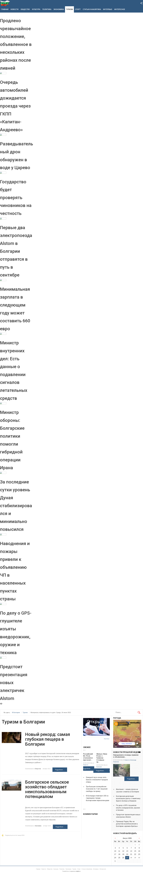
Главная (4, 9)
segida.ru (78, 871)
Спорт (78, 9)
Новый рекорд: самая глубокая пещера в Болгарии (47, 739)
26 (123, 858)
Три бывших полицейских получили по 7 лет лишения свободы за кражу (96, 789)
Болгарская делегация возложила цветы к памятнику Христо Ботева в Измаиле (128, 798)
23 (139, 854)
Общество (25, 9)
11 (119, 851)
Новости (14, 9)
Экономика (58, 9)
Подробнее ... (59, 770)
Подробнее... (87, 768)
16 (139, 851)
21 (131, 854)
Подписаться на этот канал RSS (14, 835)
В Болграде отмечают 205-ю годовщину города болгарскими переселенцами (97, 798)
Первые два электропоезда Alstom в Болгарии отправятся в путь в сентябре (16, 251)
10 (115, 851)
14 (131, 851)
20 (127, 854)
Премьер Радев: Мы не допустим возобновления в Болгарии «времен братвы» (127, 823)
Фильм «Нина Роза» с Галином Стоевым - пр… (101, 758)
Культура (36, 9)
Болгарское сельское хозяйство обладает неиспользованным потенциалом (47, 789)
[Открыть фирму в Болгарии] (96, 735)
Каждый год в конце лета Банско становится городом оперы (97, 779)
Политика (46, 9)
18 (119, 854)
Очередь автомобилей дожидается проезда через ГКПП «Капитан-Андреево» (15, 106)
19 (123, 854)
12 (123, 851)
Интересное (119, 9)
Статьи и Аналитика (92, 9)
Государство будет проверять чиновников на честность (16, 197)
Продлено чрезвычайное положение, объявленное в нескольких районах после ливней (16, 44)
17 (115, 854)
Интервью (107, 9)
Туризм (69, 9)
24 (115, 858)
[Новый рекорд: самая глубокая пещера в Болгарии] (11, 737)
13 (127, 851)
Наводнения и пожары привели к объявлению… (125, 756)
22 (135, 854)
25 (119, 858)
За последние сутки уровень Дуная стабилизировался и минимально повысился (16, 505)
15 (135, 851)
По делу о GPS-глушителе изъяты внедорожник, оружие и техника (128, 807)
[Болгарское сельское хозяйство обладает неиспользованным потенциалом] (11, 785)
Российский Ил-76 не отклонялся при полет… (88, 757)
